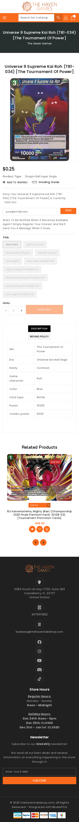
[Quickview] (32, 529)
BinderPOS (59, 807)
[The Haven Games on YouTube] (39, 660)
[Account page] (66, 17)
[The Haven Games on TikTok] (39, 679)
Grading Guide (49, 182)
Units (6, 303)
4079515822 (39, 614)
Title (6, 237)
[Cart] (73, 17)
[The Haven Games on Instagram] (39, 651)
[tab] (39, 328)
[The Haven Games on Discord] (39, 669)
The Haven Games (39, 43)
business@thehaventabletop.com (39, 632)
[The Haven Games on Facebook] (39, 642)
